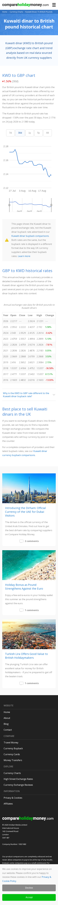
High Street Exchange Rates (18, 779)
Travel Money (11, 742)
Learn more (24, 256)
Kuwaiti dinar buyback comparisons (30, 235)
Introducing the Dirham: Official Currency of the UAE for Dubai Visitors (25, 511)
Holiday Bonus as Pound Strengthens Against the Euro (24, 586)
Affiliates (8, 803)
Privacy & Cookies (13, 797)
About (7, 718)
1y (29, 133)
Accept (29, 897)
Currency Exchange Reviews (18, 784)
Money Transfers (13, 760)
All (47, 133)
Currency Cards (12, 754)
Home (4, 12)
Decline (29, 888)
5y (38, 133)
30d (20, 133)
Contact (8, 729)
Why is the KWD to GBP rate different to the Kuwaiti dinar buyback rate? (26, 395)
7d (10, 133)
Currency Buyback (13, 748)
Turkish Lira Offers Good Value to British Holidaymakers (26, 656)
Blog (6, 723)
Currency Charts (16, 12)
